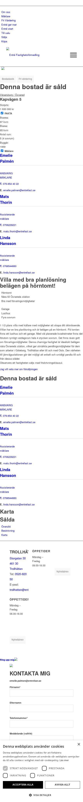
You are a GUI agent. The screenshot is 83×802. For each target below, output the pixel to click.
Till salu (5, 33)
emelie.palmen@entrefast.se (19, 190)
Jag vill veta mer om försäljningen (19, 369)
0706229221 (9, 225)
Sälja (4, 37)
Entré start (7, 28)
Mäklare (5, 16)
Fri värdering (25, 78)
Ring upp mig (7, 659)
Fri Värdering (8, 20)
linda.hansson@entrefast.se (19, 272)
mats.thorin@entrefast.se (17, 231)
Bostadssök (8, 78)
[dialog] (41, 771)
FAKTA (8, 113)
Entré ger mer (9, 24)
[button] (41, 795)
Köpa (4, 41)
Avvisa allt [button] (62, 784)
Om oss (5, 12)
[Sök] (62, 55)
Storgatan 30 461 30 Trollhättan (18, 563)
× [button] (78, 744)
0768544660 (9, 266)
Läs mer (64, 760)
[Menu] (71, 55)
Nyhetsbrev (18, 639)
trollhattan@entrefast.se (25, 590)
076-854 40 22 (11, 184)
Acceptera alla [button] (23, 784)
